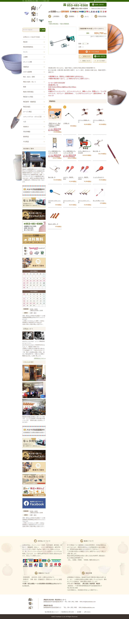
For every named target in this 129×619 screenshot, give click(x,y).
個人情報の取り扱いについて (52, 612)
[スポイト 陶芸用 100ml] (84, 175)
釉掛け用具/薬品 (53, 23)
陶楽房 (50, 21)
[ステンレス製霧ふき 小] (84, 118)
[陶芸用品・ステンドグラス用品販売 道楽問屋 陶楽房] (34, 21)
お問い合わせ (87, 612)
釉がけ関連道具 (64, 23)
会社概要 (79, 612)
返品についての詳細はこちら (85, 61)
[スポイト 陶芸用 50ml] (69, 175)
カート (87, 16)
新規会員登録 (102, 16)
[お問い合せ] (98, 6)
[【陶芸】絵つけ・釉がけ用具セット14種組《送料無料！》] (54, 121)
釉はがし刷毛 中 (53, 224)
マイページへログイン (101, 0)
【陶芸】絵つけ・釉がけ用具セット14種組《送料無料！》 (54, 125)
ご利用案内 (56, 16)
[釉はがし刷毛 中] (54, 221)
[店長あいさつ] (33, 339)
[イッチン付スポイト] (99, 175)
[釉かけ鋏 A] (99, 149)
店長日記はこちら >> (40, 358)
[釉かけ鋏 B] (54, 175)
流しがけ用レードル (98, 200)
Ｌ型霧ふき (66, 123)
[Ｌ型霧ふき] (69, 121)
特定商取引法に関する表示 (67, 612)
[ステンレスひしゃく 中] (69, 198)
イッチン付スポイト (98, 177)
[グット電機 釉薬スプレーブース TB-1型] (54, 149)
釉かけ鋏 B (51, 177)
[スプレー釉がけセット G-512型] (84, 149)
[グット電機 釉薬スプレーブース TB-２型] (69, 149)
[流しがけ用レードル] (99, 198)
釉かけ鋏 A (96, 151)
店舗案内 (71, 16)
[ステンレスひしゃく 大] (84, 198)
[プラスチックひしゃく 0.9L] (54, 198)
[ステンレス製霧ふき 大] (99, 118)
